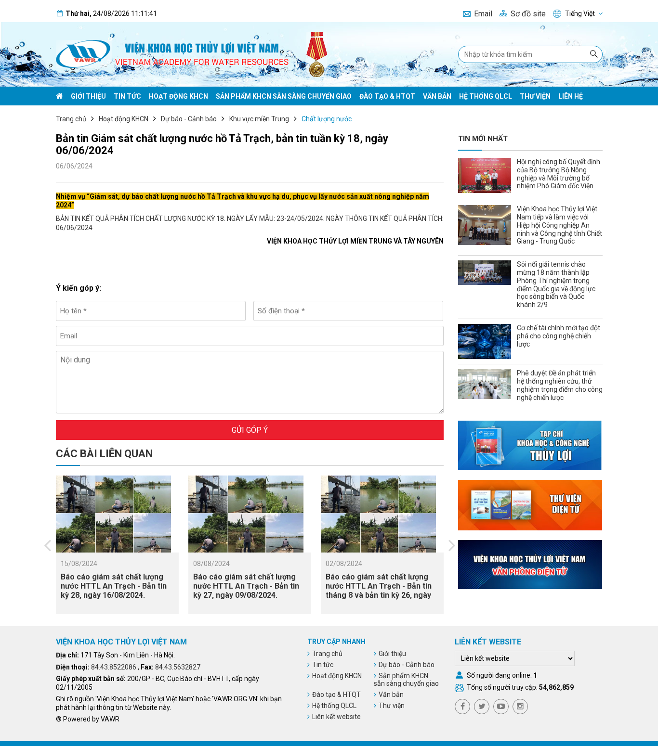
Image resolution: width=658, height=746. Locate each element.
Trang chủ (71, 119)
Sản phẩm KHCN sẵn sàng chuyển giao (284, 96)
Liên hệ (570, 96)
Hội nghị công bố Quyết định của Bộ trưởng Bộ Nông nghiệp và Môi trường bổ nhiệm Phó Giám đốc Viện (558, 174)
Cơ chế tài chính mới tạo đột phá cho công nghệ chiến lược (558, 336)
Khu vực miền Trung (259, 119)
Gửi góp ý (250, 430)
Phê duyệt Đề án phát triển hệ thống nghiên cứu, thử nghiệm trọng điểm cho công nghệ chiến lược (560, 385)
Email (483, 13)
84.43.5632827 (177, 667)
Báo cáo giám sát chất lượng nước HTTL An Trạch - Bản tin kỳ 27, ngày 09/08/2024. (246, 586)
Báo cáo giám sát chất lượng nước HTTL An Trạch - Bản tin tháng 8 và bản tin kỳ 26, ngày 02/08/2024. (379, 590)
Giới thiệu (88, 96)
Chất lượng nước (327, 119)
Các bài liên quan (104, 454)
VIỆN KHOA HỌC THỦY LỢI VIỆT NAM (121, 641)
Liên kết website (336, 716)
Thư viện (535, 96)
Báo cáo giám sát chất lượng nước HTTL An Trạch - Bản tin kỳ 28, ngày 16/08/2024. (114, 586)
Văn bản (437, 96)
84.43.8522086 (113, 667)
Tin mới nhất (483, 138)
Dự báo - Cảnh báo (189, 119)
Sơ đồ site (528, 13)
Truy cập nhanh (336, 641)
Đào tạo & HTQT (387, 96)
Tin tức (127, 96)
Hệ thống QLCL (485, 96)
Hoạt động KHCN (178, 96)
